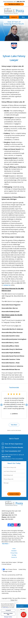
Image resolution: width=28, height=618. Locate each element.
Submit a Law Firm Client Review (14, 430)
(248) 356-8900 (11, 517)
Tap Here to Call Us (14, 4)
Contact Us (14, 17)
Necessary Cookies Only (8, 614)
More (23, 17)
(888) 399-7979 (12, 515)
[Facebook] (9, 524)
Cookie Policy (22, 569)
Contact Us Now (14, 494)
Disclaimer (14, 550)
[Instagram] (15, 524)
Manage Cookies (7, 571)
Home (4, 17)
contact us (6, 285)
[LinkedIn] (12, 524)
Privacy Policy (14, 553)
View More (14, 424)
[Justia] (18, 524)
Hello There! (22, 609)
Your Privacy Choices (11, 569)
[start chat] (23, 614)
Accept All (8, 610)
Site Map (14, 555)
